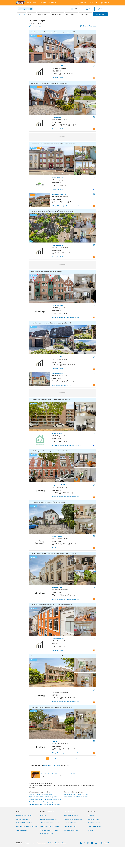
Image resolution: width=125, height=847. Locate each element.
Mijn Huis (43, 815)
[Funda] (20, 2)
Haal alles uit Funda (46, 834)
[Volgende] (83, 758)
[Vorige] (42, 758)
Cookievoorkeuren (61, 843)
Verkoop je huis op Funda (24, 815)
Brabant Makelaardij (58, 189)
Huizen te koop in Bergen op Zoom (40, 794)
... (73, 759)
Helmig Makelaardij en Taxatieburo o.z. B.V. (65, 206)
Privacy (33, 843)
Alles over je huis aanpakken (49, 826)
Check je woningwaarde (23, 819)
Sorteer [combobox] (89, 26)
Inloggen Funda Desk (71, 830)
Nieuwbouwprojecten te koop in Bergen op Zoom (45, 802)
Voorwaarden (41, 843)
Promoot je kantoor (70, 823)
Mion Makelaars (57, 548)
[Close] (31, 9)
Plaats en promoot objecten (73, 819)
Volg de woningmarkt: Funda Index (27, 826)
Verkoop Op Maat (57, 78)
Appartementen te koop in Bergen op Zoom (43, 797)
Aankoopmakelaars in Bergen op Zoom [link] (76, 794)
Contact (90, 830)
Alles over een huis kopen (48, 819)
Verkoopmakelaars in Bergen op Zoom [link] (76, 797)
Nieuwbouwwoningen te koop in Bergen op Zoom (45, 799)
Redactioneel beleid (94, 826)
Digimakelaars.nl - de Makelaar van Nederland (66, 445)
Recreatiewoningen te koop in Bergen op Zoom (44, 804)
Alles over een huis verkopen (49, 823)
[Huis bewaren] (94, 66)
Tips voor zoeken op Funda (49, 830)
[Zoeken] (72, 9)
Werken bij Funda (93, 819)
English (107, 843)
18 (77, 759)
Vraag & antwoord (21, 830)
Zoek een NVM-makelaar (24, 823)
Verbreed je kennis (70, 826)
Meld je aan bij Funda (71, 815)
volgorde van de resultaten (51, 765)
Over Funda (91, 815)
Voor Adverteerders (94, 823)
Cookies (50, 843)
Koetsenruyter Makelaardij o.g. (61, 385)
